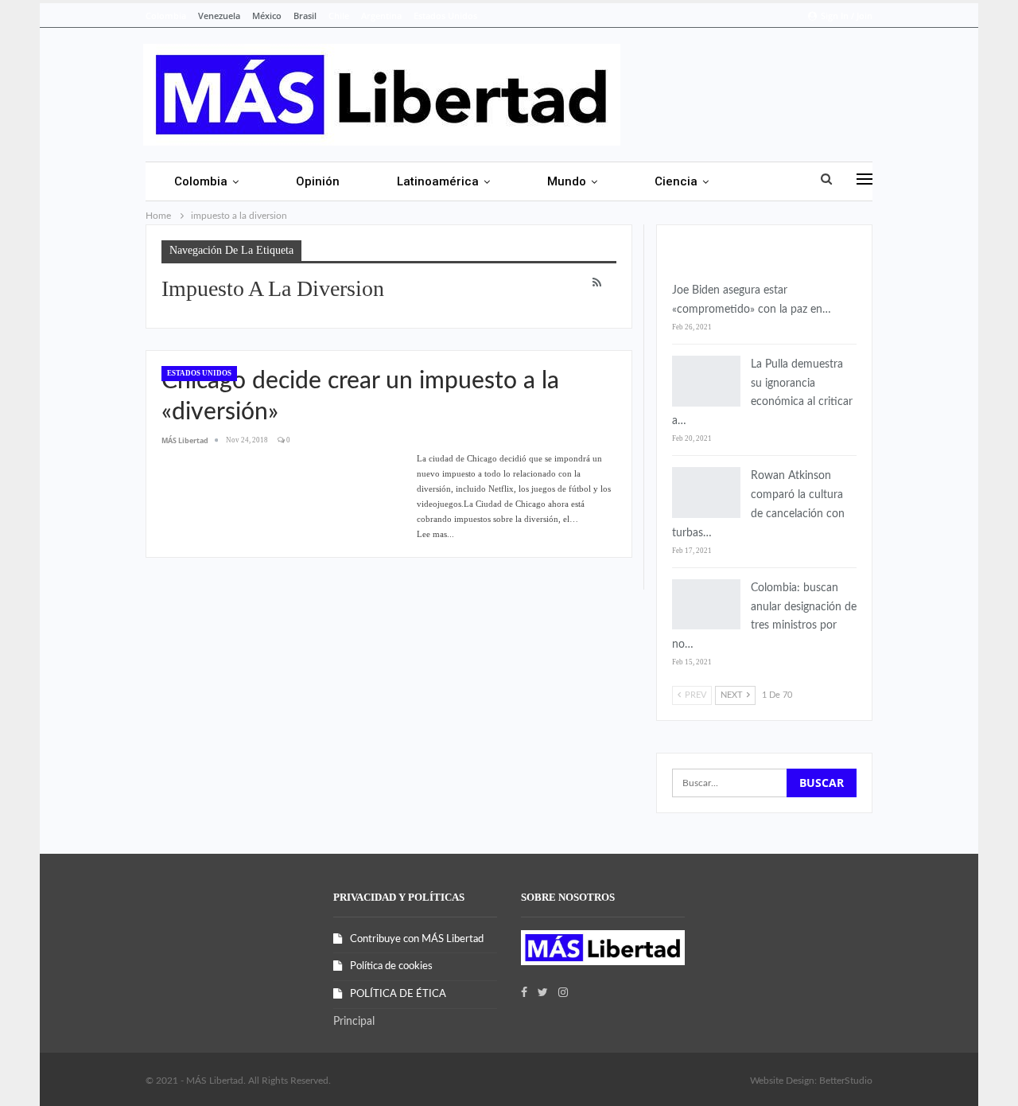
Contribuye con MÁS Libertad (417, 939)
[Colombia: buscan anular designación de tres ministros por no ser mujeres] (706, 604)
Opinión (318, 181)
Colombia (166, 15)
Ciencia (676, 181)
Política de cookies (391, 966)
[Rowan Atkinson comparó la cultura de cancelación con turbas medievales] (706, 492)
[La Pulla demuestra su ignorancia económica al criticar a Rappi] (706, 381)
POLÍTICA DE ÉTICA (398, 994)
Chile (338, 15)
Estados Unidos (445, 15)
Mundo (566, 181)
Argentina (381, 15)
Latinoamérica (438, 181)
